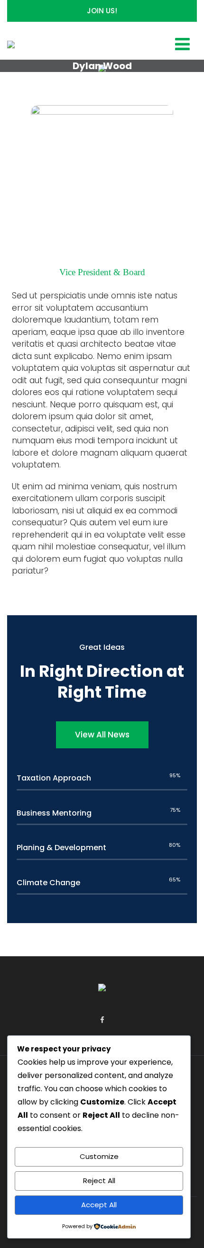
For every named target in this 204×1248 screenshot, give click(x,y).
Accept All (99, 1205)
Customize (99, 1156)
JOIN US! (102, 11)
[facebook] (102, 1020)
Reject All (99, 1180)
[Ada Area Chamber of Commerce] (11, 46)
